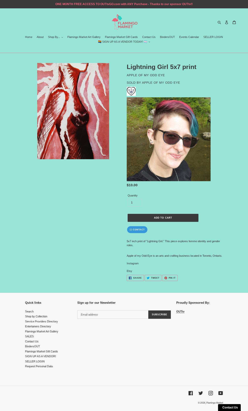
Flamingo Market (214, 403)
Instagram (133, 263)
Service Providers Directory (41, 321)
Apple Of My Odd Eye (161, 82)
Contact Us (31, 341)
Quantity (133, 195)
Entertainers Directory (38, 326)
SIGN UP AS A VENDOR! (40, 356)
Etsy (130, 270)
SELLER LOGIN (35, 361)
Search (29, 311)
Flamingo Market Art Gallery (41, 331)
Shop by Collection (36, 316)
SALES (29, 336)
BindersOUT (32, 346)
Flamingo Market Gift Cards (41, 351)
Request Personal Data (39, 366)
